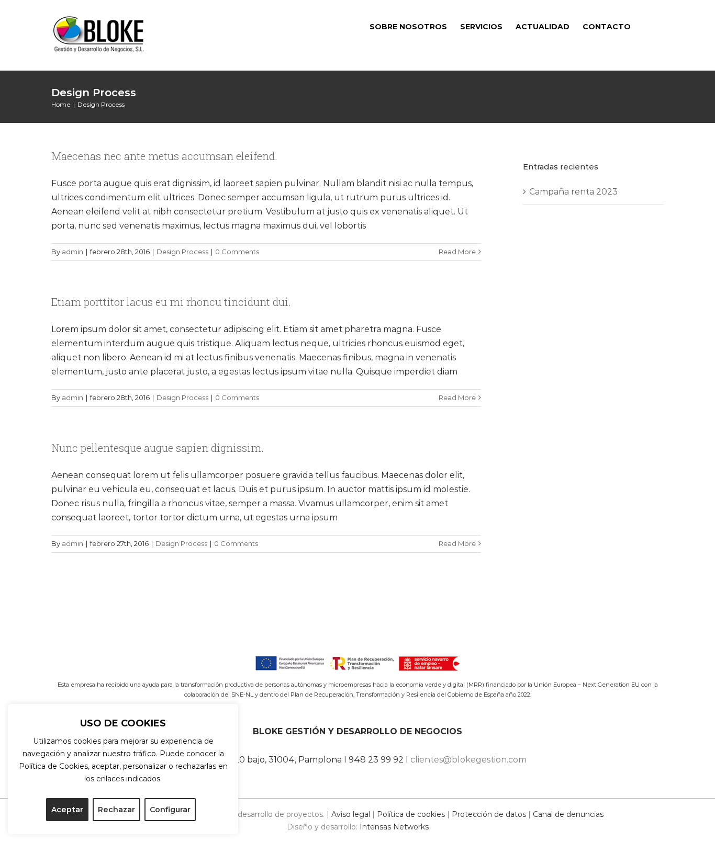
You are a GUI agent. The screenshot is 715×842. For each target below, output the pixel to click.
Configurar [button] (170, 809)
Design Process (182, 251)
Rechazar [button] (116, 809)
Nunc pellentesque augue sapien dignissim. (157, 447)
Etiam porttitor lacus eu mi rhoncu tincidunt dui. (171, 302)
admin (72, 251)
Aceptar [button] (67, 809)
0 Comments (237, 251)
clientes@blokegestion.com (468, 760)
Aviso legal (350, 814)
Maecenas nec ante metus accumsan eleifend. (164, 156)
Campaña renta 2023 (573, 192)
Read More (457, 251)
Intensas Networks (394, 827)
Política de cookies (411, 814)
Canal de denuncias (568, 814)
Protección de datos (489, 814)
